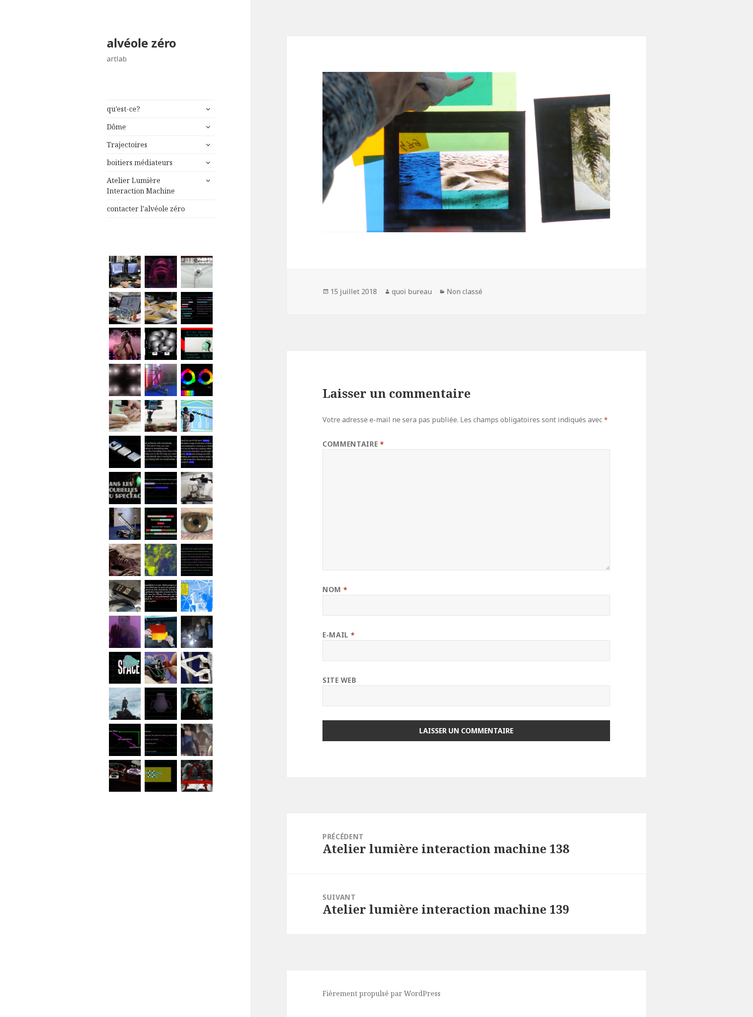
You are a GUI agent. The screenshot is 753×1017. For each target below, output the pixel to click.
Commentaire (353, 444)
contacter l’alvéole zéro (146, 209)
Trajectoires (127, 144)
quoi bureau (412, 291)
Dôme (116, 127)
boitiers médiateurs (140, 162)
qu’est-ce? (123, 109)
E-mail (338, 635)
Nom (334, 589)
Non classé (464, 291)
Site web (339, 680)
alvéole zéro (141, 43)
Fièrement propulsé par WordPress (381, 993)
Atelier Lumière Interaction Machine (141, 186)
